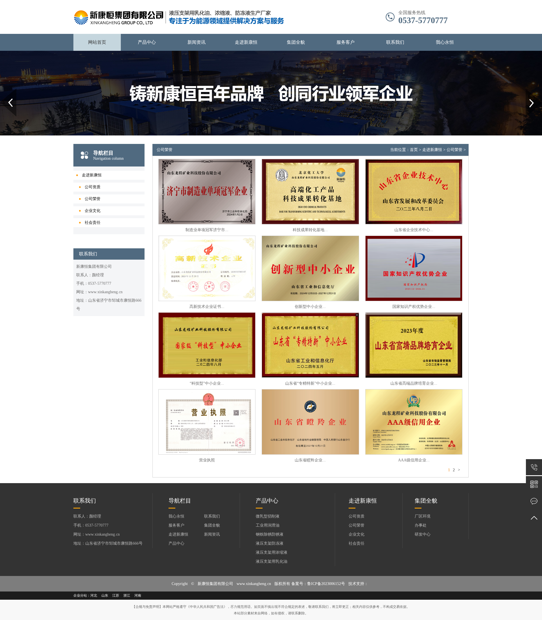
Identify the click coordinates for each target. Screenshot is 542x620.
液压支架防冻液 (269, 543)
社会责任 (92, 222)
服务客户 (345, 42)
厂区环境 (422, 516)
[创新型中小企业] (310, 268)
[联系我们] (534, 501)
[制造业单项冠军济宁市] (206, 191)
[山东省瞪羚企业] (310, 422)
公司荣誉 (92, 199)
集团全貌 (296, 42)
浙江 (126, 595)
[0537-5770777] (534, 467)
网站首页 (97, 42)
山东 (104, 595)
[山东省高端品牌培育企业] (413, 345)
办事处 (421, 525)
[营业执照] (206, 422)
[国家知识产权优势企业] (413, 268)
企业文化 (92, 211)
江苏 (115, 595)
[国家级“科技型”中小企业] (206, 345)
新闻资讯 (196, 42)
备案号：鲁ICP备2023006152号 (318, 584)
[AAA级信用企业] (413, 422)
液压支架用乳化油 (271, 561)
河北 (93, 595)
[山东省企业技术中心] (413, 191)
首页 (414, 150)
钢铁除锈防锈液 (269, 534)
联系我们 (395, 42)
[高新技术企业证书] (206, 268)
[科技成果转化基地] (310, 191)
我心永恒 (445, 42)
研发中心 (422, 534)
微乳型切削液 (267, 516)
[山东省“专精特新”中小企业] (310, 345)
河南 (137, 595)
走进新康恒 (246, 42)
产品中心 (147, 42)
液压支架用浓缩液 (271, 552)
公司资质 (92, 187)
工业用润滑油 (267, 525)
